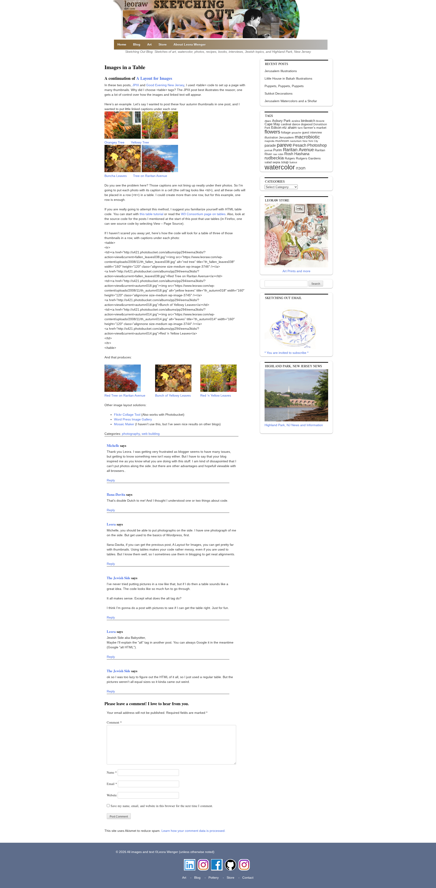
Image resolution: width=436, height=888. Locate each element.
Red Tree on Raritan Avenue (124, 395)
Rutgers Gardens (308, 158)
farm (300, 127)
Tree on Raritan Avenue (150, 176)
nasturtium (296, 141)
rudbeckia (274, 157)
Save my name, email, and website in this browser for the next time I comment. (162, 806)
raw (275, 154)
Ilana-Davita (116, 494)
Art (149, 44)
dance (296, 124)
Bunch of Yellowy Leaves (173, 395)
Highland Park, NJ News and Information (294, 425)
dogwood (306, 124)
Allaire (268, 121)
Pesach (299, 145)
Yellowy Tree (140, 142)
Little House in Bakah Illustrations (288, 78)
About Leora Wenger (189, 44)
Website (112, 795)
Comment (114, 722)
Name (112, 772)
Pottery (213, 877)
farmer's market (315, 127)
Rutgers (290, 158)
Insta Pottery (243, 864)
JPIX (135, 85)
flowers (272, 132)
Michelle (113, 445)
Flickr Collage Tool (127, 414)
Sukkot (293, 162)
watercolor (280, 167)
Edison (276, 127)
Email (112, 784)
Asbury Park (281, 121)
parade (270, 145)
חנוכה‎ (300, 168)
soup (284, 162)
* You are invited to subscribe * (286, 353)
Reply (111, 480)
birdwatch (308, 121)
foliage (286, 132)
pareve (284, 145)
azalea (296, 121)
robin (280, 154)
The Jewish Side (119, 577)
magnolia (269, 141)
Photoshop (317, 145)
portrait (268, 150)
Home (121, 44)
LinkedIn (189, 861)
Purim (277, 150)
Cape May (272, 124)
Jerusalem (286, 137)
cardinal (286, 124)
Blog (136, 44)
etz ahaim (289, 127)
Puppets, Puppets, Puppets (284, 86)
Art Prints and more (296, 271)
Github (229, 861)
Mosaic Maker (124, 424)
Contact (247, 877)
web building (151, 433)
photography (131, 433)
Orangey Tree (114, 142)
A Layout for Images (154, 78)
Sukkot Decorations (278, 93)
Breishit (320, 121)
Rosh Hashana (296, 153)
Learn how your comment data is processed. (193, 831)
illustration (271, 137)
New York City (310, 141)
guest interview (312, 132)
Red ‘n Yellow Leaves (215, 395)
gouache (296, 132)
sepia (276, 162)
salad (268, 162)
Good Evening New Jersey (165, 85)
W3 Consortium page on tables (203, 214)
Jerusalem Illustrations (281, 71)
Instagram (203, 861)
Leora (112, 524)
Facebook (217, 861)
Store (163, 44)
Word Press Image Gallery (133, 419)
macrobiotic (307, 136)
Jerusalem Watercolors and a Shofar (291, 101)
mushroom (282, 141)
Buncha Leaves (115, 176)
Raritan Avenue (298, 149)
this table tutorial (151, 214)
